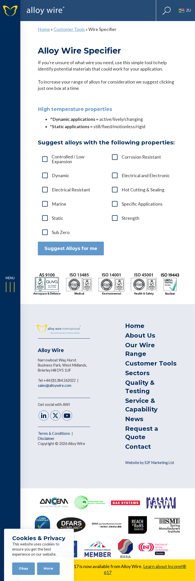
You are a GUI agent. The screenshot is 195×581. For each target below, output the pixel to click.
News (134, 419)
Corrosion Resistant (141, 157)
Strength (130, 218)
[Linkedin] (44, 416)
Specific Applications (142, 204)
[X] (55, 416)
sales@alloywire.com (54, 385)
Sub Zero (61, 232)
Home (44, 29)
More (48, 568)
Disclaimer (46, 438)
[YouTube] (67, 416)
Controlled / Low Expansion (68, 159)
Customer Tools (69, 29)
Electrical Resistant (71, 189)
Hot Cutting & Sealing (143, 189)
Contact (138, 446)
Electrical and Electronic (146, 175)
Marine (59, 204)
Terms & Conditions (54, 433)
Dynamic (60, 175)
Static (57, 218)
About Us (140, 335)
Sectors (137, 373)
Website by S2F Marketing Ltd (149, 462)
